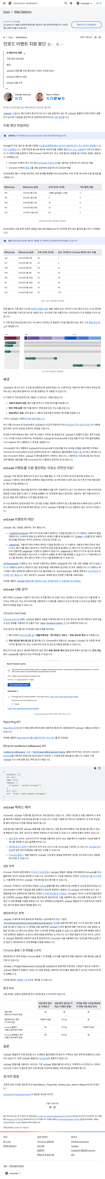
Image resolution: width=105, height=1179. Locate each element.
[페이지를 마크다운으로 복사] (57, 44)
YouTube (74, 1146)
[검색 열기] (66, 3)
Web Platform (22, 12)
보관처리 (40, 1150)
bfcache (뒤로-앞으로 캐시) (78, 424)
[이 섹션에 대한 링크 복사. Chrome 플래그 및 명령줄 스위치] (43, 950)
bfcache (7, 756)
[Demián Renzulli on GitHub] (20, 99)
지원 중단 (58, 117)
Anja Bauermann (23, 1094)
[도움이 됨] (96, 37)
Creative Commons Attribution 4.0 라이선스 (55, 1116)
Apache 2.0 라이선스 (15, 1119)
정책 (31, 923)
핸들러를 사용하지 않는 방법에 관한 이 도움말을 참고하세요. (49, 581)
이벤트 (11, 113)
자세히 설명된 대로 (39, 309)
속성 (17, 752)
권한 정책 (13, 838)
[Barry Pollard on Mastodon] (55, 99)
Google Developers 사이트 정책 (70, 1119)
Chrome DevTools (12, 619)
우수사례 (40, 1146)
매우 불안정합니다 (36, 418)
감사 (54, 623)
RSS (72, 1155)
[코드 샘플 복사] (99, 768)
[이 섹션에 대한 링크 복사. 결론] (12, 1046)
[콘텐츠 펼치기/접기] (24, 53)
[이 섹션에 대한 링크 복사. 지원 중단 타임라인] (31, 125)
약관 (5, 1166)
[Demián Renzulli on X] (16, 99)
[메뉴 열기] (4, 3)
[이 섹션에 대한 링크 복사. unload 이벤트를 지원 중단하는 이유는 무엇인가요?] (76, 468)
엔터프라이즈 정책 (17, 847)
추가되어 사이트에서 (40, 872)
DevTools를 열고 (28, 635)
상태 (81, 536)
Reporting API (10, 728)
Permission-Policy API (47, 163)
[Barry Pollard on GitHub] (51, 99)
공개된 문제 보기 (10, 1146)
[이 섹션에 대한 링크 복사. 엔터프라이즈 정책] (26, 913)
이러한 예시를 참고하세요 (55, 893)
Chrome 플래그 (16, 855)
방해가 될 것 (78, 452)
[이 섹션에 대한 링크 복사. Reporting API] (23, 722)
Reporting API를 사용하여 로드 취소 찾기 (36, 738)
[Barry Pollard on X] (47, 99)
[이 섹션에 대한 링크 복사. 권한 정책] (16, 866)
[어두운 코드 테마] (95, 768)
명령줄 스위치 (23, 980)
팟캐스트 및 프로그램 (45, 1155)
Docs (6, 12)
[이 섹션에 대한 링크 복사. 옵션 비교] (16, 988)
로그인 (99, 3)
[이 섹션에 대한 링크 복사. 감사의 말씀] (22, 1076)
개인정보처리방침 (16, 1166)
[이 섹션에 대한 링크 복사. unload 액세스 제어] (33, 807)
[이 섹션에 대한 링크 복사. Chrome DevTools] (28, 613)
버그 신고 (7, 1141)
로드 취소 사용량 (76, 149)
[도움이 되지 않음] (100, 37)
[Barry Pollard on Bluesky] (59, 99)
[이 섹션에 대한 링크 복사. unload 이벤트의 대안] (36, 519)
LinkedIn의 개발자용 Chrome (83, 1150)
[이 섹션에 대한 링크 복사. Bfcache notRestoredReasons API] (49, 746)
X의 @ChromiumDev (80, 1141)
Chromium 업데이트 (45, 1141)
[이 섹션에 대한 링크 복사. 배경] (12, 379)
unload (42, 886)
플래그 (28, 168)
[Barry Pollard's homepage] (63, 99)
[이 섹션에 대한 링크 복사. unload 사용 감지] (30, 589)
